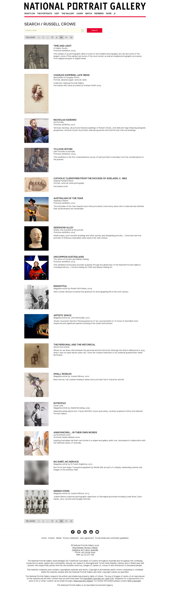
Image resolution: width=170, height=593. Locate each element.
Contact (51, 538)
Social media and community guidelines (112, 538)
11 (66, 37)
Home (44, 538)
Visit (56, 13)
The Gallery (67, 13)
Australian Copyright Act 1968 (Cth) (98, 578)
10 (61, 37)
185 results (30, 37)
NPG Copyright (134, 581)
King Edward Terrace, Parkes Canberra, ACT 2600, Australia (85, 549)
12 (71, 37)
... (48, 37)
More (109, 13)
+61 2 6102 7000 (88, 552)
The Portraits (44, 13)
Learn (80, 13)
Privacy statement (71, 538)
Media (58, 538)
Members (99, 13)
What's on (29, 13)
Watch (88, 13)
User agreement (87, 538)
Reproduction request (83, 581)
